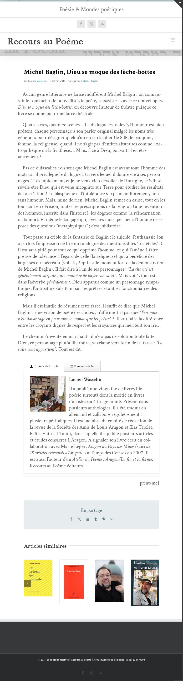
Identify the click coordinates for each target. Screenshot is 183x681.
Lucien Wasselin (37, 81)
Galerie (52, 564)
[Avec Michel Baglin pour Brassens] (123, 583)
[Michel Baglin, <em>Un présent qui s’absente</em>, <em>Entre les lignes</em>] (52, 582)
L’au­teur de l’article (45, 366)
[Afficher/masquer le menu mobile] (173, 39)
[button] (27, 583)
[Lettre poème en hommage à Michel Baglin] (87, 581)
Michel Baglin (90, 81)
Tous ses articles (84, 366)
